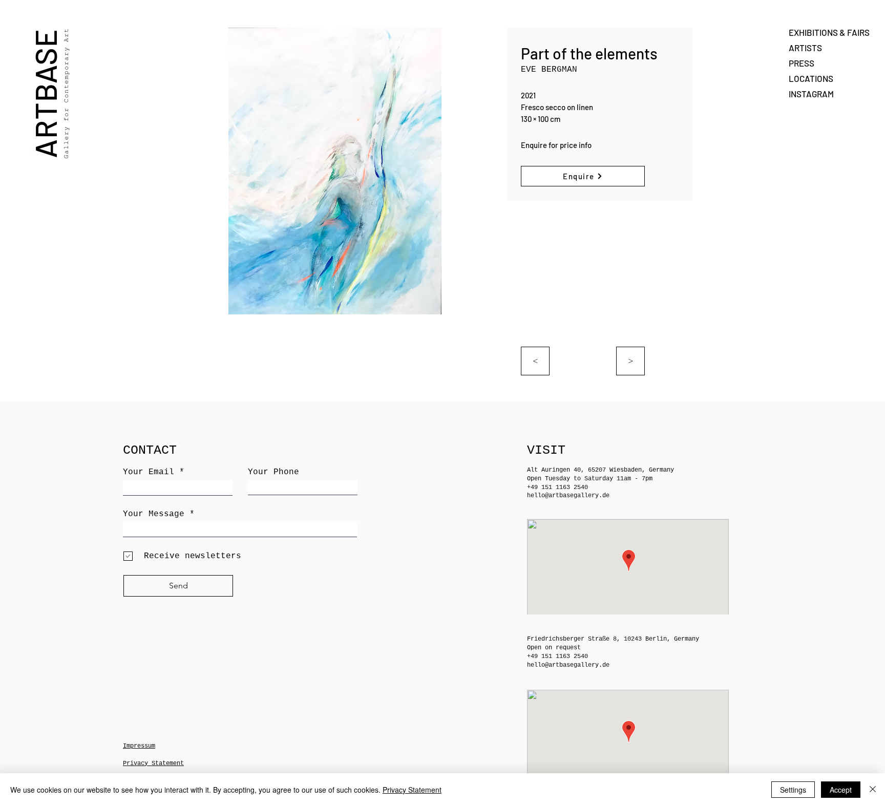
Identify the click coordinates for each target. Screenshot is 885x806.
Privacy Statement (412, 789)
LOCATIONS (811, 78)
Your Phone (273, 472)
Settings (793, 789)
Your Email (148, 472)
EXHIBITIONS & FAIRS (824, 32)
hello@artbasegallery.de (568, 495)
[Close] (873, 789)
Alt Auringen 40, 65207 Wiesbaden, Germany (600, 470)
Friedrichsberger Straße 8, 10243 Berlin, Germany (613, 639)
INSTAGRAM (811, 94)
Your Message (153, 514)
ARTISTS (805, 48)
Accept (841, 789)
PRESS (801, 63)
